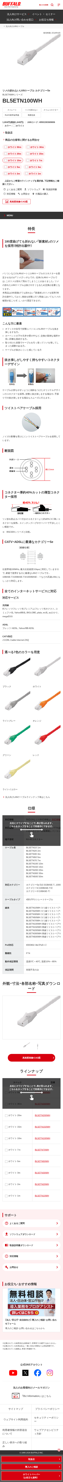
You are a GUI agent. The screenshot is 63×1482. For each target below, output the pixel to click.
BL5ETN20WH (42, 1184)
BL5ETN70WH (42, 1149)
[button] (31, 1058)
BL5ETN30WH (42, 1172)
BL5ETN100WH (42, 1138)
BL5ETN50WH (42, 1161)
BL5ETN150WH (42, 1126)
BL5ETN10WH (42, 1195)
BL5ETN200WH (42, 1115)
